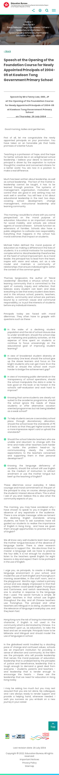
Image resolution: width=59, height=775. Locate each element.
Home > (29, 22)
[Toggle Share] (33, 10)
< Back (7, 51)
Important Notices (29, 759)
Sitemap (29, 766)
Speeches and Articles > (28, 30)
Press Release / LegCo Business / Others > (28, 27)
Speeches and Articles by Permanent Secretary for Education (28, 34)
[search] (47, 10)
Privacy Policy (29, 762)
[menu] (53, 10)
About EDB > (29, 24)
